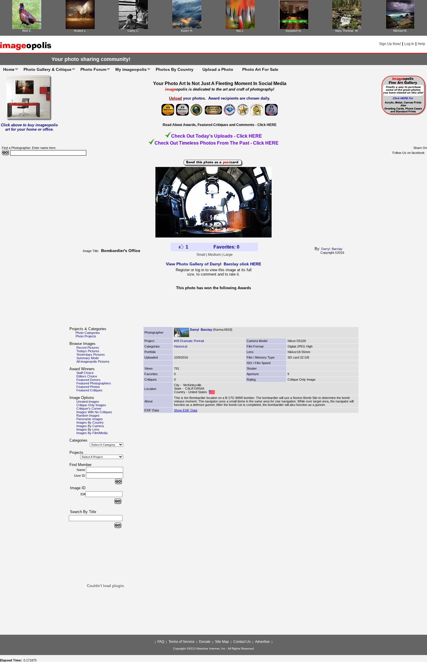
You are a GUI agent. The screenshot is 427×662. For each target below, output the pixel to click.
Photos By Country (174, 69)
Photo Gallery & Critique (47, 69)
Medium (214, 255)
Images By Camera (90, 426)
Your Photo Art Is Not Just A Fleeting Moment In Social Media (219, 83)
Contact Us (242, 642)
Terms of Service (181, 642)
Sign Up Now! (390, 44)
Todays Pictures (87, 351)
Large (228, 255)
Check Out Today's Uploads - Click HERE (216, 136)
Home (9, 69)
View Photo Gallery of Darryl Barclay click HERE (213, 264)
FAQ (160, 642)
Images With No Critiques (94, 412)
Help (421, 44)
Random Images (88, 415)
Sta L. (240, 30)
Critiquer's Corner (88, 408)
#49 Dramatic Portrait (189, 341)
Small (200, 255)
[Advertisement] (213, 310)
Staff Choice (85, 373)
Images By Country (90, 422)
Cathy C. (133, 30)
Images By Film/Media (91, 433)
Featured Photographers (93, 383)
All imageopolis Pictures (93, 361)
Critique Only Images (91, 405)
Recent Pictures (87, 347)
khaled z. (80, 30)
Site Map (222, 642)
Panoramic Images (89, 419)
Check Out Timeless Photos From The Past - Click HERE (217, 143)
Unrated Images (87, 401)
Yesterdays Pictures (90, 354)
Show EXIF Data (185, 410)
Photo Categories (88, 332)
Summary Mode (87, 358)
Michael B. (400, 30)
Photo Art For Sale (260, 69)
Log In (409, 44)
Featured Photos (88, 386)
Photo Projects (86, 336)
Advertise (262, 642)
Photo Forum (93, 69)
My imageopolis (131, 69)
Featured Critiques (89, 390)
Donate (205, 642)
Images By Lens (87, 429)
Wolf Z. (26, 30)
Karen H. (187, 30)
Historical (180, 346)
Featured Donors (88, 380)
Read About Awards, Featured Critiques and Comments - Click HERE (220, 125)
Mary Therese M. (346, 30)
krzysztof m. (294, 30)
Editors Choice (86, 376)
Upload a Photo (217, 69)
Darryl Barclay (331, 249)
